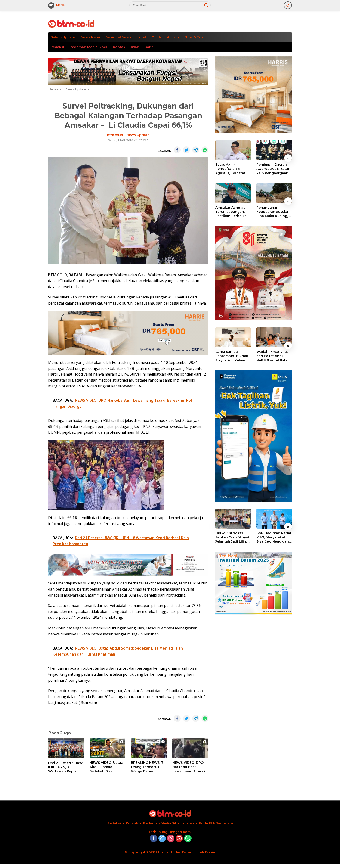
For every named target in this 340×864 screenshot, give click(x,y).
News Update (137, 135)
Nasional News (118, 37)
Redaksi (57, 47)
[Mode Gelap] (288, 5)
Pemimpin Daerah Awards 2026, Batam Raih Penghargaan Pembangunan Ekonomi (273, 168)
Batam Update (62, 37)
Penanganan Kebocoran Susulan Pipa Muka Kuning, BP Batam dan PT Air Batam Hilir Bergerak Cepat (273, 211)
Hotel (141, 37)
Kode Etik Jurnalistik (216, 823)
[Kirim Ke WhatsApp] (204, 149)
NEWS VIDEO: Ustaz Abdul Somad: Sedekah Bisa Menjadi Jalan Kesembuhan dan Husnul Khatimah (106, 767)
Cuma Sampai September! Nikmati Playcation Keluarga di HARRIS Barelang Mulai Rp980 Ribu (232, 356)
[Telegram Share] (195, 149)
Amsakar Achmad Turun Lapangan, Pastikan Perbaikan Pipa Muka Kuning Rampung (232, 211)
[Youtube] (179, 839)
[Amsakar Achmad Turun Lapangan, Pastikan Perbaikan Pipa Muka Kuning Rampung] (233, 193)
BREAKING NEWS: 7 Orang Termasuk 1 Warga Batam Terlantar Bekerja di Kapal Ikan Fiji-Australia (148, 767)
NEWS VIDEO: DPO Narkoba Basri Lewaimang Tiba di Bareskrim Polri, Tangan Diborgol (188, 767)
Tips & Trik (194, 37)
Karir (149, 47)
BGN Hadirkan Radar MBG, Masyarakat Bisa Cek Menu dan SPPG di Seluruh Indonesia (273, 537)
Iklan (135, 47)
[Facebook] (153, 839)
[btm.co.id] (71, 23)
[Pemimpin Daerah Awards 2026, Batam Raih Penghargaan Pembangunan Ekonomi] (274, 150)
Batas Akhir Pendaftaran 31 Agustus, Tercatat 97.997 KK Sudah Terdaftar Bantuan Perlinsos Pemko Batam (231, 168)
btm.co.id (115, 135)
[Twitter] (162, 839)
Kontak (119, 47)
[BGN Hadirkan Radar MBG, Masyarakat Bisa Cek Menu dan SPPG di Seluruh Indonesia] (274, 518)
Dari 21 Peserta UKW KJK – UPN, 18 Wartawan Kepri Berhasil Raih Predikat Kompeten (65, 767)
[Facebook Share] (177, 149)
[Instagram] (170, 839)
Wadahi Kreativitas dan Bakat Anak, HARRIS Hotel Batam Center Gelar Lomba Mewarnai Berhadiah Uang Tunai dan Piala (273, 356)
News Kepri (90, 37)
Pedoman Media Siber (88, 47)
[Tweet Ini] (186, 149)
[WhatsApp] (188, 839)
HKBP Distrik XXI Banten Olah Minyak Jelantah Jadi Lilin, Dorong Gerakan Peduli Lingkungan (232, 537)
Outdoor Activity (165, 37)
